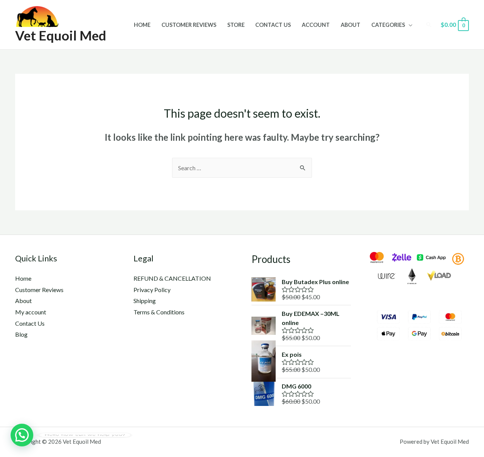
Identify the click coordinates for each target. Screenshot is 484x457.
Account (316, 25)
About (350, 25)
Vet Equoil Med (60, 35)
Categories (388, 25)
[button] (22, 435)
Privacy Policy (152, 289)
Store (236, 25)
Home (142, 25)
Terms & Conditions (159, 312)
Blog (21, 334)
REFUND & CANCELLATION (172, 278)
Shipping (144, 300)
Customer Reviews (188, 25)
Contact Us (273, 25)
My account (30, 312)
